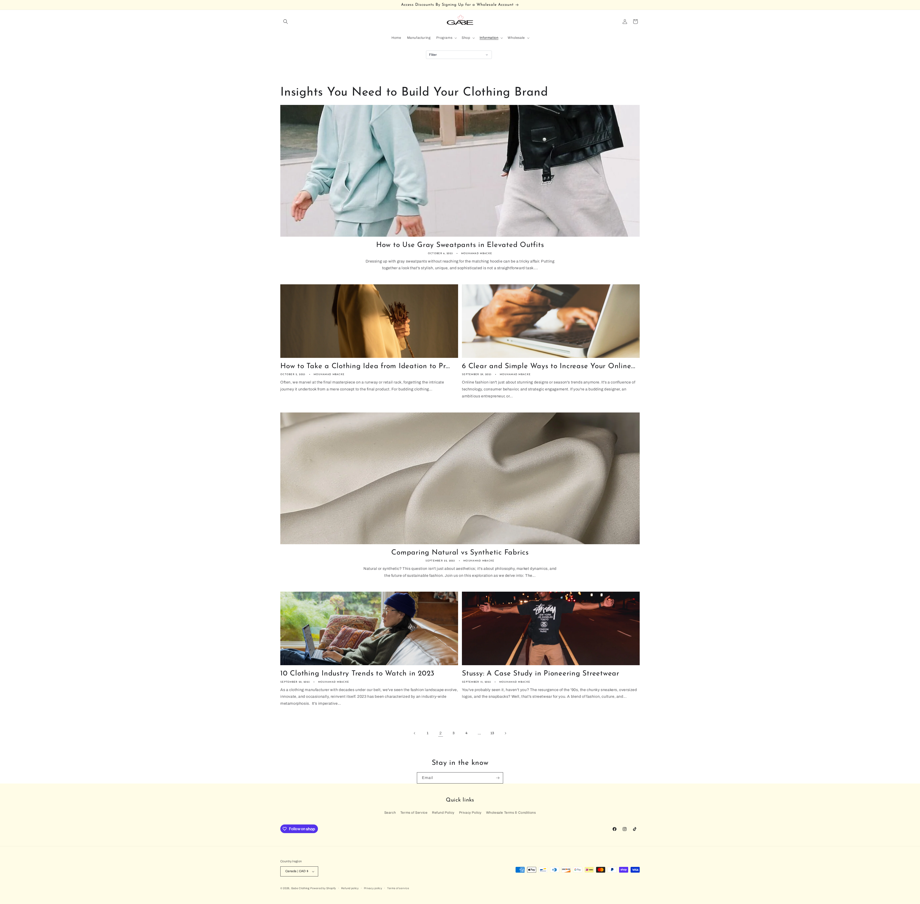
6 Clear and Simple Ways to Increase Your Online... (548, 366)
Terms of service (398, 888)
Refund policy (350, 888)
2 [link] (440, 733)
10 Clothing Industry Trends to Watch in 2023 (357, 673)
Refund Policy (443, 812)
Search (390, 812)
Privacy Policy (470, 812)
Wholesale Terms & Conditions (511, 812)
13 (492, 733)
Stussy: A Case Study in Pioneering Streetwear (540, 673)
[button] (285, 21)
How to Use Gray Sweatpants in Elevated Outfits (460, 245)
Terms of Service (414, 812)
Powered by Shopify (323, 888)
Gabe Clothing (300, 888)
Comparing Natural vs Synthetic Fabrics (460, 552)
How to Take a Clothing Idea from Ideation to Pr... (365, 366)
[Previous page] (414, 733)
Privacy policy (373, 888)
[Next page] (505, 733)
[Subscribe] (497, 778)
